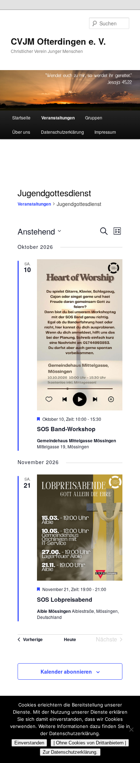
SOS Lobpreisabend (64, 599)
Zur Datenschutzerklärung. (70, 752)
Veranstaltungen (58, 117)
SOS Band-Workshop (66, 429)
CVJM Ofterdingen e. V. (58, 41)
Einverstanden (29, 742)
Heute (70, 639)
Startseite (21, 117)
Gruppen (93, 117)
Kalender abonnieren (66, 671)
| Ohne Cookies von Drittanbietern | (89, 742)
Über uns (21, 132)
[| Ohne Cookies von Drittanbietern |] (131, 729)
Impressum (105, 132)
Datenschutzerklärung (62, 132)
